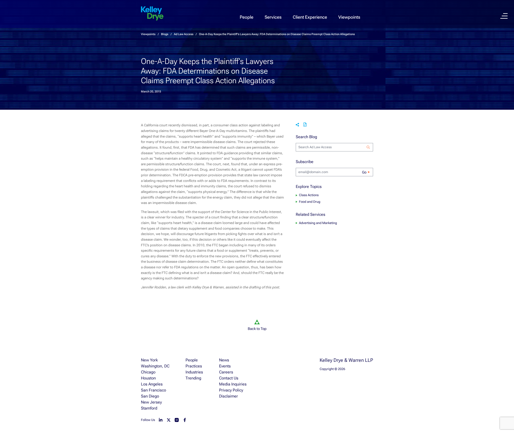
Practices (194, 366)
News (224, 360)
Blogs (164, 34)
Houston (148, 378)
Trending (193, 378)
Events (225, 366)
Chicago (148, 372)
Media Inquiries (233, 384)
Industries (194, 372)
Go (364, 172)
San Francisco (153, 390)
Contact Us (228, 378)
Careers (226, 372)
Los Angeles (152, 384)
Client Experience (310, 17)
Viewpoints (349, 17)
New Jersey (151, 402)
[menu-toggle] (504, 16)
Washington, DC (155, 366)
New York (149, 360)
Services (273, 17)
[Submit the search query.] (368, 147)
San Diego (150, 396)
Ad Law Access (183, 34)
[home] (152, 13)
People (246, 17)
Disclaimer (228, 396)
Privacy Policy (231, 390)
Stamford (149, 408)
